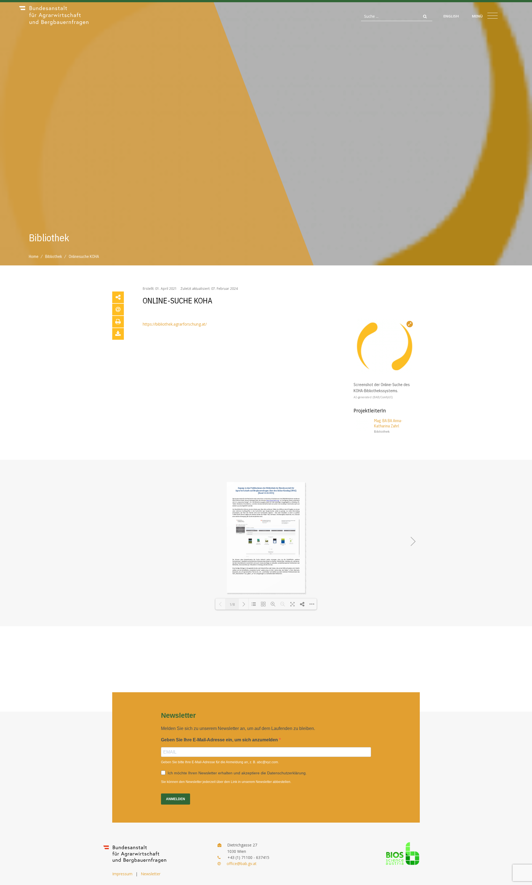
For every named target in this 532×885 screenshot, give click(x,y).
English (451, 16)
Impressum (122, 873)
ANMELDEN (175, 799)
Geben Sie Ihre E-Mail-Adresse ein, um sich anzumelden (220, 739)
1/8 (232, 604)
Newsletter (150, 873)
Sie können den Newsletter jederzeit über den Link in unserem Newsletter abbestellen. (226, 782)
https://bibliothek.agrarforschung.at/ (175, 324)
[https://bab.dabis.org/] (272, 500)
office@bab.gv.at (242, 863)
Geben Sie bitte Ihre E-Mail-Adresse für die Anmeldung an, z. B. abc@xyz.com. (220, 762)
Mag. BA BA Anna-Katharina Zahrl (388, 423)
